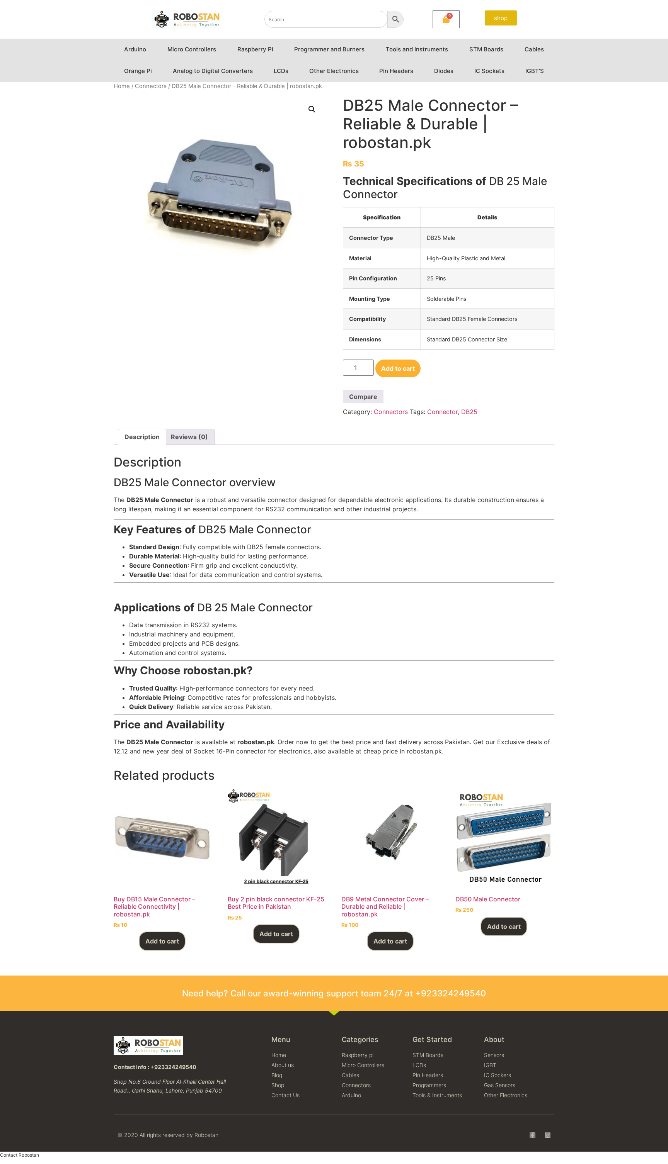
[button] (312, 109)
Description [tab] (142, 437)
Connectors (151, 86)
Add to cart (398, 368)
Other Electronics (334, 71)
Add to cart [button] (162, 941)
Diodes (443, 71)
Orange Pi (138, 71)
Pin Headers (396, 71)
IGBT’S (534, 71)
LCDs (281, 71)
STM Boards (486, 49)
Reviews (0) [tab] (189, 437)
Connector (442, 412)
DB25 (469, 412)
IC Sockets (489, 71)
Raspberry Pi (255, 49)
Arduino (135, 49)
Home (122, 86)
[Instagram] (547, 1135)
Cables (534, 49)
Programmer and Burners (329, 49)
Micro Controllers (191, 49)
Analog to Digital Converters (213, 71)
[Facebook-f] (532, 1135)
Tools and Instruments (417, 49)
